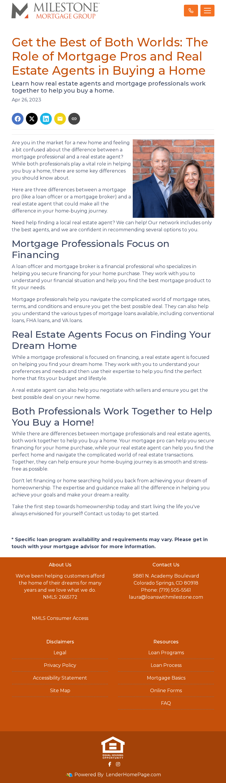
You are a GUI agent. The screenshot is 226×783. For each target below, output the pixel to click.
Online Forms (166, 690)
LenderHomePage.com (133, 774)
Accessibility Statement (60, 678)
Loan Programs (166, 652)
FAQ (166, 703)
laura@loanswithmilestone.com (166, 597)
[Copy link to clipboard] (74, 119)
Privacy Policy (60, 665)
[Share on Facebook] (18, 119)
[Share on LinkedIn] (46, 119)
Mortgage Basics (166, 678)
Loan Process (166, 665)
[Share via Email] (60, 119)
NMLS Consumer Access (60, 618)
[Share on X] (32, 119)
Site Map (60, 690)
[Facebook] (109, 764)
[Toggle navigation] (207, 10)
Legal (60, 652)
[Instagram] (118, 764)
